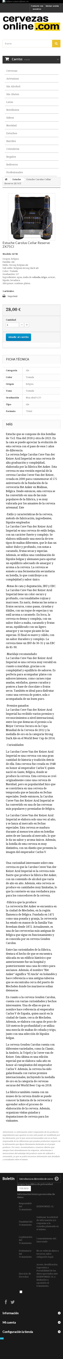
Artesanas (12, 78)
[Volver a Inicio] (6, 179)
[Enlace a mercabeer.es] (31, 1)
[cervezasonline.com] (31, 23)
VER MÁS (24, 1188)
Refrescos (12, 164)
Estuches (11, 133)
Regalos (11, 156)
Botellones (12, 109)
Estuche (17, 179)
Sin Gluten (12, 94)
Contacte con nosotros (37, 7)
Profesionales (14, 172)
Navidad (11, 125)
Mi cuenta (9, 1322)
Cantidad (11, 320)
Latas (9, 102)
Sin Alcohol (13, 86)
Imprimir (13, 296)
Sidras (10, 117)
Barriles (11, 141)
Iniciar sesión (52, 6)
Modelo (7, 254)
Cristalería (12, 148)
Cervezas (11, 70)
